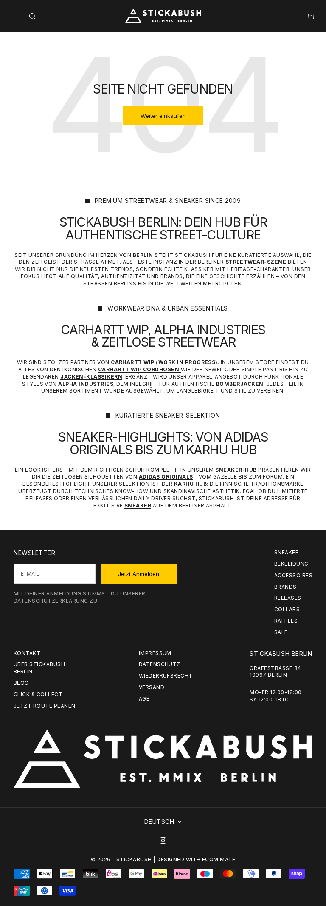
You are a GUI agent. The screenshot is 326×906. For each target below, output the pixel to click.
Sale (281, 632)
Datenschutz (159, 664)
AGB (144, 698)
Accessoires (293, 575)
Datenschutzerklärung (51, 601)
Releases (287, 598)
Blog (21, 683)
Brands (285, 587)
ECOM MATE (218, 859)
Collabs (287, 609)
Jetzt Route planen (45, 706)
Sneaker (286, 552)
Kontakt (27, 653)
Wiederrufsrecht (166, 675)
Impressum (155, 653)
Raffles (286, 621)
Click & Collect (38, 694)
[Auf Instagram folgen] (163, 840)
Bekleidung (291, 564)
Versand (151, 687)
